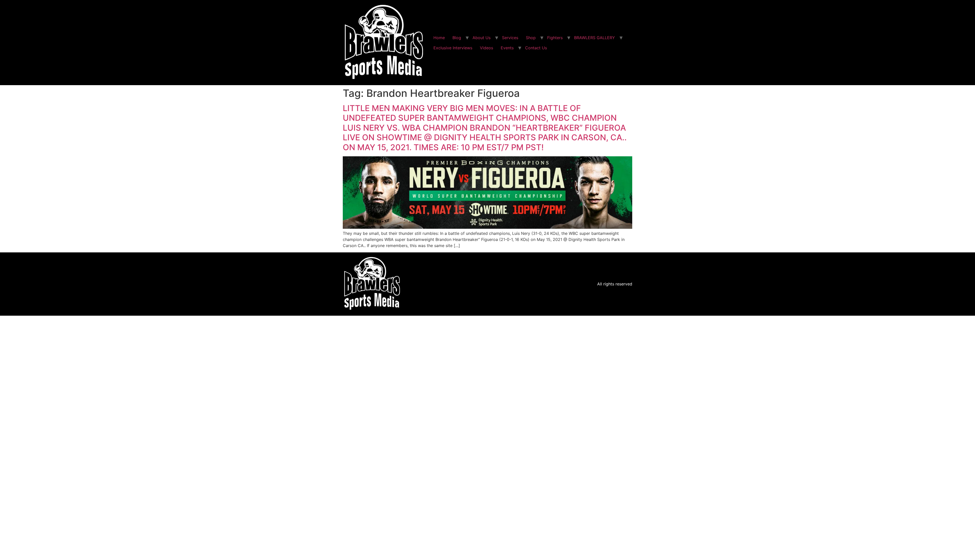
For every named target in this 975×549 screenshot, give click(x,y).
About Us (482, 37)
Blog (456, 37)
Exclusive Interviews (452, 47)
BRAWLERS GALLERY (594, 37)
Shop (531, 37)
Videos (486, 47)
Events (507, 47)
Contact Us (536, 47)
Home (439, 37)
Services (510, 37)
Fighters (555, 37)
